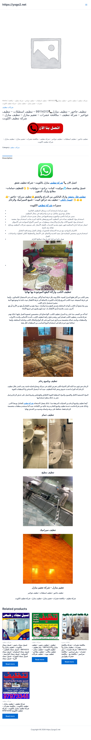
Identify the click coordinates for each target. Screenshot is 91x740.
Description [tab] (7, 158)
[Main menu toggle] (86, 4)
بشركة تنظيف (29, 403)
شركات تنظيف (82, 101)
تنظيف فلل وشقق (77, 196)
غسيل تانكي (66, 199)
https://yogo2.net (14, 4)
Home (4, 101)
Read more (10, 664)
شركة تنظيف (56, 182)
